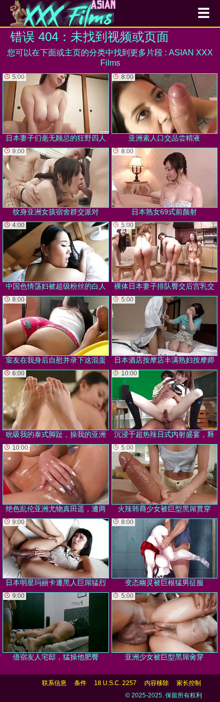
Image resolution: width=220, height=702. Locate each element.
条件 (80, 683)
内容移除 (156, 683)
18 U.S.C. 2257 (115, 683)
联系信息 (54, 683)
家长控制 (189, 683)
